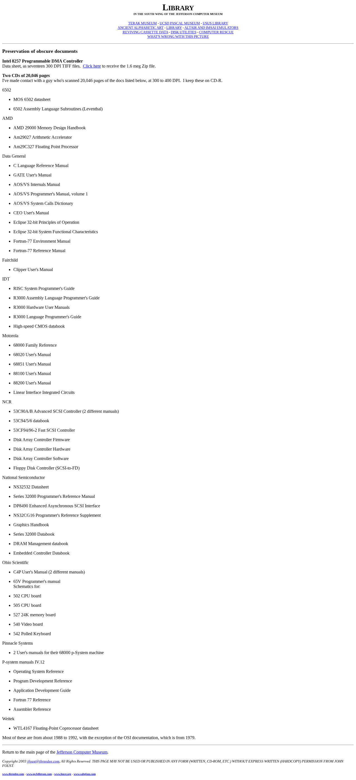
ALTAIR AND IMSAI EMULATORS (211, 28)
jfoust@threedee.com (43, 761)
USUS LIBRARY (215, 23)
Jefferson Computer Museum (81, 752)
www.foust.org (62, 774)
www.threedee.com (13, 774)
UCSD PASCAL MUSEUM (180, 23)
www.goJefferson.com (39, 774)
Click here (92, 66)
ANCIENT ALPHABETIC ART (141, 28)
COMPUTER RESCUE (216, 32)
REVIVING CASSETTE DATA (145, 32)
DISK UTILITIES (183, 32)
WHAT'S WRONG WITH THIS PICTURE (178, 36)
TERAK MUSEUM (142, 23)
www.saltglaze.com (85, 774)
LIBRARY (174, 28)
